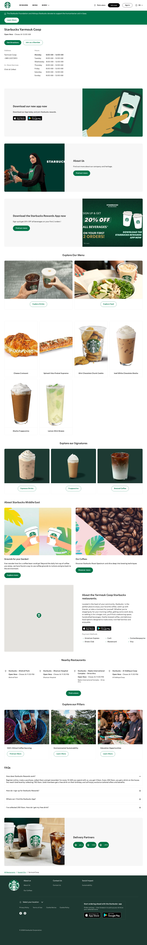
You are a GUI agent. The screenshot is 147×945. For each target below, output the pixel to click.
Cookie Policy (64, 907)
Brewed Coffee (120, 488)
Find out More (15, 754)
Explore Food (108, 304)
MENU (35, 5)
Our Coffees (28, 890)
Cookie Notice (51, 907)
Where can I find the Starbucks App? (21, 799)
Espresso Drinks (26, 488)
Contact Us (57, 885)
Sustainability (87, 885)
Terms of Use (37, 907)
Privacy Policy (24, 907)
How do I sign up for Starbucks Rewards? (22, 791)
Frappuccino (73, 488)
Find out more (81, 173)
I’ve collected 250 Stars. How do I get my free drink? (27, 807)
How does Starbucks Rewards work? (20, 776)
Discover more (84, 570)
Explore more (12, 575)
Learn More (11, 20)
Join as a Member (33, 42)
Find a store (73, 693)
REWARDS (23, 5)
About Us (27, 885)
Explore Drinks (38, 304)
